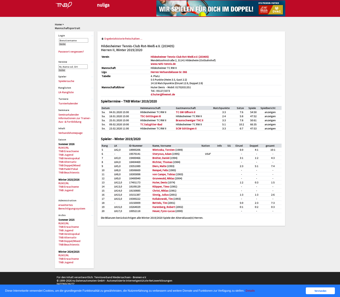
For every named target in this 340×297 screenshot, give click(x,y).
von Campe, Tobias (163, 174)
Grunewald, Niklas (163, 178)
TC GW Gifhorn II (185, 112)
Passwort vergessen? (71, 51)
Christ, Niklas (160, 190)
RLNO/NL (63, 147)
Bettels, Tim (159, 203)
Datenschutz (66, 283)
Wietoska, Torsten (163, 149)
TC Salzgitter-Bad (151, 124)
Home (58, 24)
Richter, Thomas (162, 162)
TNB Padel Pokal (68, 169)
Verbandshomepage (70, 133)
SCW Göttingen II (186, 128)
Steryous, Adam (162, 154)
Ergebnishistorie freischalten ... (123, 38)
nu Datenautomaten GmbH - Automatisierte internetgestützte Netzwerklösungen (122, 280)
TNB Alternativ (67, 162)
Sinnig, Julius (160, 194)
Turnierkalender (68, 103)
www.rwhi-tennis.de (163, 64)
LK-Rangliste (66, 92)
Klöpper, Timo (160, 186)
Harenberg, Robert (163, 207)
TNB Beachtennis (68, 172)
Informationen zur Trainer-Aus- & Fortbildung (74, 119)
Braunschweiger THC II (189, 120)
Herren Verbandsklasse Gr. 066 (169, 72)
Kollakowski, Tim (162, 198)
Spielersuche (66, 81)
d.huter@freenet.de (163, 94)
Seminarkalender (68, 114)
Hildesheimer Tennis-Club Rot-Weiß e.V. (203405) (180, 56)
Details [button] (250, 290)
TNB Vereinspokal (69, 158)
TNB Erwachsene (68, 151)
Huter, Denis (159, 182)
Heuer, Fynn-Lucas (163, 211)
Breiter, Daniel (160, 158)
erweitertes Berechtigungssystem (71, 206)
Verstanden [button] (320, 290)
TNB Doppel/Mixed (69, 165)
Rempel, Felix (160, 170)
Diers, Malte (159, 166)
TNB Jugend (65, 154)
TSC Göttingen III (150, 116)
